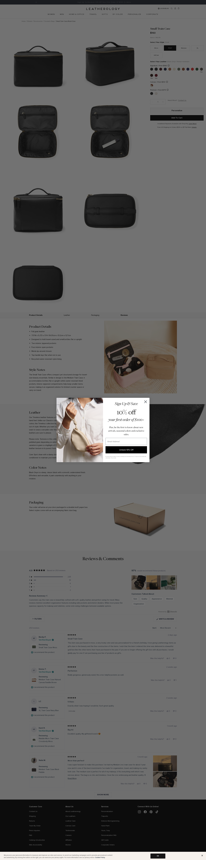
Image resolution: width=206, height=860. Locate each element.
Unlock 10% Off (126, 449)
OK (158, 856)
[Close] (202, 855)
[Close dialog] (146, 402)
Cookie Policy (100, 857)
